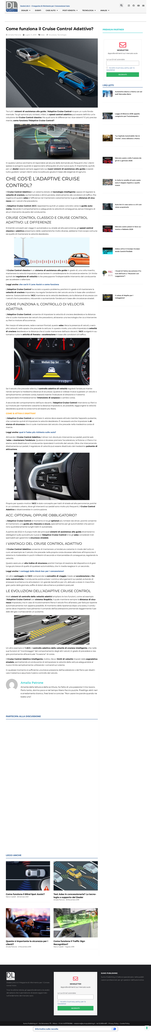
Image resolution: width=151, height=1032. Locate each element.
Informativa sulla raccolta (46, 1029)
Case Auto (51, 10)
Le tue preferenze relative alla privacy (86, 1029)
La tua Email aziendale (115, 59)
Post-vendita (69, 10)
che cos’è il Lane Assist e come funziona (39, 284)
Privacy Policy (114, 1023)
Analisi (103, 10)
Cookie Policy (125, 1023)
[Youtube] (138, 5)
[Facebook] (134, 5)
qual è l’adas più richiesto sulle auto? (37, 432)
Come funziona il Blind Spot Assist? (25, 894)
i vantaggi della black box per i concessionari (41, 571)
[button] (121, 5)
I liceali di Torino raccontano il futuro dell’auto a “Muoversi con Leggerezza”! (128, 273)
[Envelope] (143, 5)
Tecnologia (87, 10)
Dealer (24, 10)
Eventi (38, 10)
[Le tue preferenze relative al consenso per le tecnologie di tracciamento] (147, 1028)
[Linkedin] (129, 5)
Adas (43, 35)
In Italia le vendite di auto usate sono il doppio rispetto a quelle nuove (128, 182)
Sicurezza (53, 35)
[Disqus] (52, 751)
